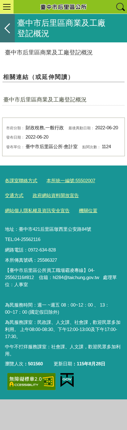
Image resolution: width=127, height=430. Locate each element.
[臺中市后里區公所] (63, 6)
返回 (7, 28)
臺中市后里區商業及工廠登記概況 (45, 100)
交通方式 (14, 195)
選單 (7, 7)
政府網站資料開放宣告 (56, 195)
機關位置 (88, 210)
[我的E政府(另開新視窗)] (67, 380)
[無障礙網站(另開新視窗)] (31, 381)
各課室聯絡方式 (21, 180)
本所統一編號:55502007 (71, 180)
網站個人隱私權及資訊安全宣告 (37, 210)
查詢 (120, 7)
